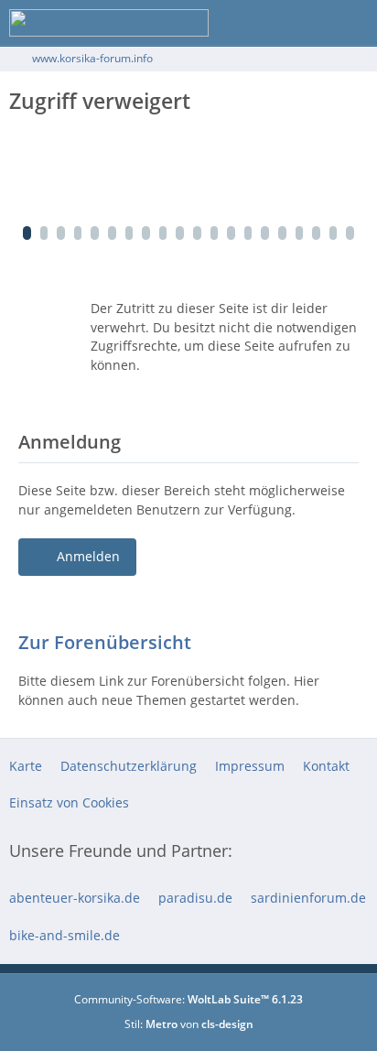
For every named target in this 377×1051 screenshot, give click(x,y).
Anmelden (88, 556)
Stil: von (188, 1024)
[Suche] (261, 23)
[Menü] (353, 23)
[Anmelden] (307, 23)
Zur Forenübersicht (104, 642)
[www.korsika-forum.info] (108, 23)
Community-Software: (188, 999)
